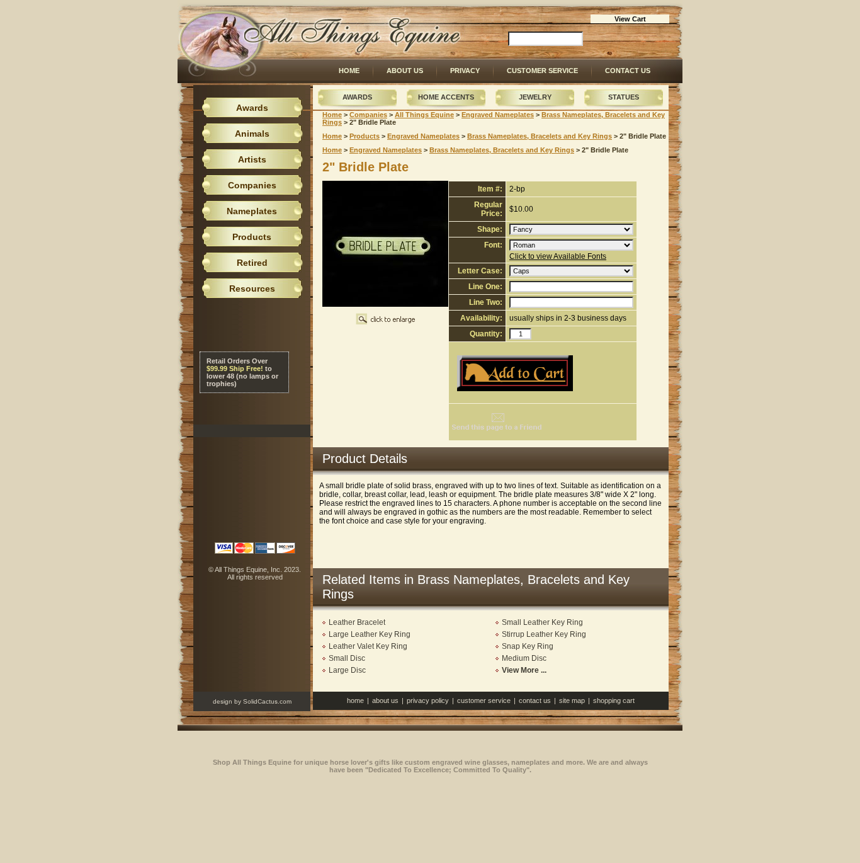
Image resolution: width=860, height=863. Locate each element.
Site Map (572, 700)
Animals (252, 134)
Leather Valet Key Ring (368, 646)
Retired (252, 263)
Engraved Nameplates (497, 114)
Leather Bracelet (357, 622)
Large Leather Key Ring (369, 634)
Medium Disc (524, 658)
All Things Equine (424, 114)
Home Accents (446, 97)
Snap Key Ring (527, 646)
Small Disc (347, 658)
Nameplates (252, 211)
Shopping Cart (614, 700)
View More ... (524, 670)
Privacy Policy (428, 700)
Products (364, 136)
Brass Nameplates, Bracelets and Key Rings (539, 136)
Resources (252, 288)
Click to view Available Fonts (557, 256)
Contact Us (627, 70)
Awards (357, 97)
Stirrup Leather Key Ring (544, 634)
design (222, 701)
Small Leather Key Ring (542, 622)
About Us (405, 70)
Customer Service (542, 70)
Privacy (465, 70)
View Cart (630, 19)
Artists (252, 159)
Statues (623, 97)
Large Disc (347, 670)
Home (349, 70)
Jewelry (535, 97)
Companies (368, 114)
